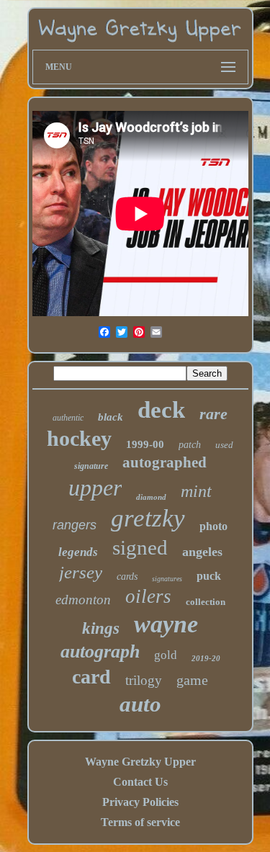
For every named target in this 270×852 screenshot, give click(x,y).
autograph (100, 651)
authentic (68, 418)
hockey (79, 438)
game (192, 680)
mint (196, 491)
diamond (151, 497)
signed (140, 547)
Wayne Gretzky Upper (140, 761)
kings (101, 628)
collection (205, 601)
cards (127, 576)
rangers (74, 525)
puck (209, 576)
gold (165, 655)
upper (95, 488)
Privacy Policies (140, 802)
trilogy (143, 680)
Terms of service (140, 822)
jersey (80, 572)
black (110, 417)
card (91, 676)
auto (140, 704)
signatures (167, 579)
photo (213, 526)
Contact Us (140, 782)
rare (213, 414)
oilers (148, 596)
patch (190, 444)
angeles (202, 551)
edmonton (83, 599)
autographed (164, 462)
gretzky (148, 518)
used (224, 444)
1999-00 (145, 444)
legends (78, 552)
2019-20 (206, 658)
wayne (166, 624)
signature (91, 466)
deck (161, 410)
